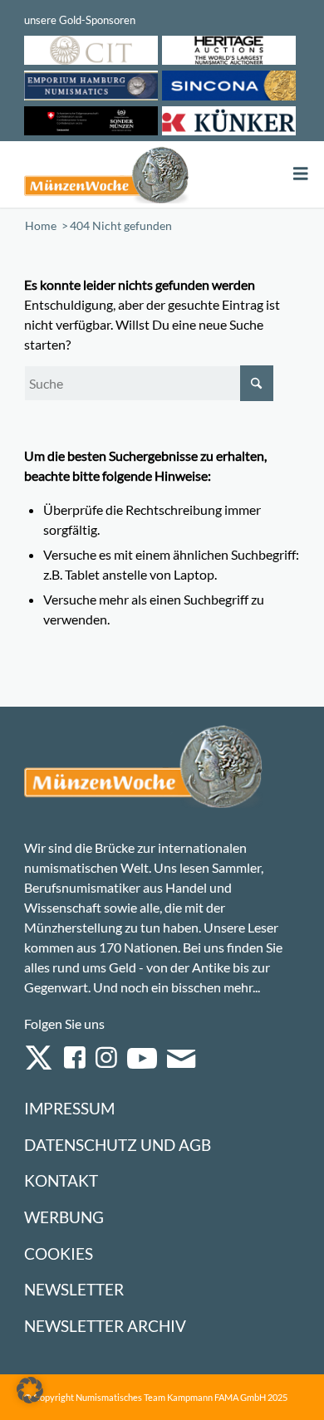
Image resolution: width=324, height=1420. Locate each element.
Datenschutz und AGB (117, 1144)
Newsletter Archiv (105, 1325)
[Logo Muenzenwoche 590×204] (106, 174)
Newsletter (74, 1289)
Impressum (69, 1108)
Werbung (64, 1217)
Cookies (58, 1253)
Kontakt (61, 1180)
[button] (30, 1390)
